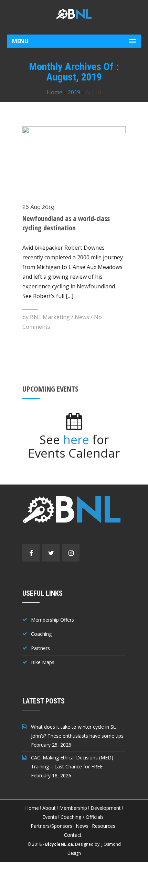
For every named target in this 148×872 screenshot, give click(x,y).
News (82, 317)
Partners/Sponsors (51, 826)
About (49, 808)
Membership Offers (52, 619)
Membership (73, 808)
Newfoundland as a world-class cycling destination (66, 223)
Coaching (41, 634)
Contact (73, 835)
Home (54, 92)
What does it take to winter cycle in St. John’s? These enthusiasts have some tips (77, 731)
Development (106, 808)
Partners (40, 648)
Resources (103, 826)
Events (49, 817)
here (76, 439)
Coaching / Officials (82, 817)
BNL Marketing (50, 317)
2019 (74, 92)
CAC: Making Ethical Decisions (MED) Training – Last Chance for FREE (72, 762)
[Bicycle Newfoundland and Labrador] (74, 14)
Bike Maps (42, 662)
